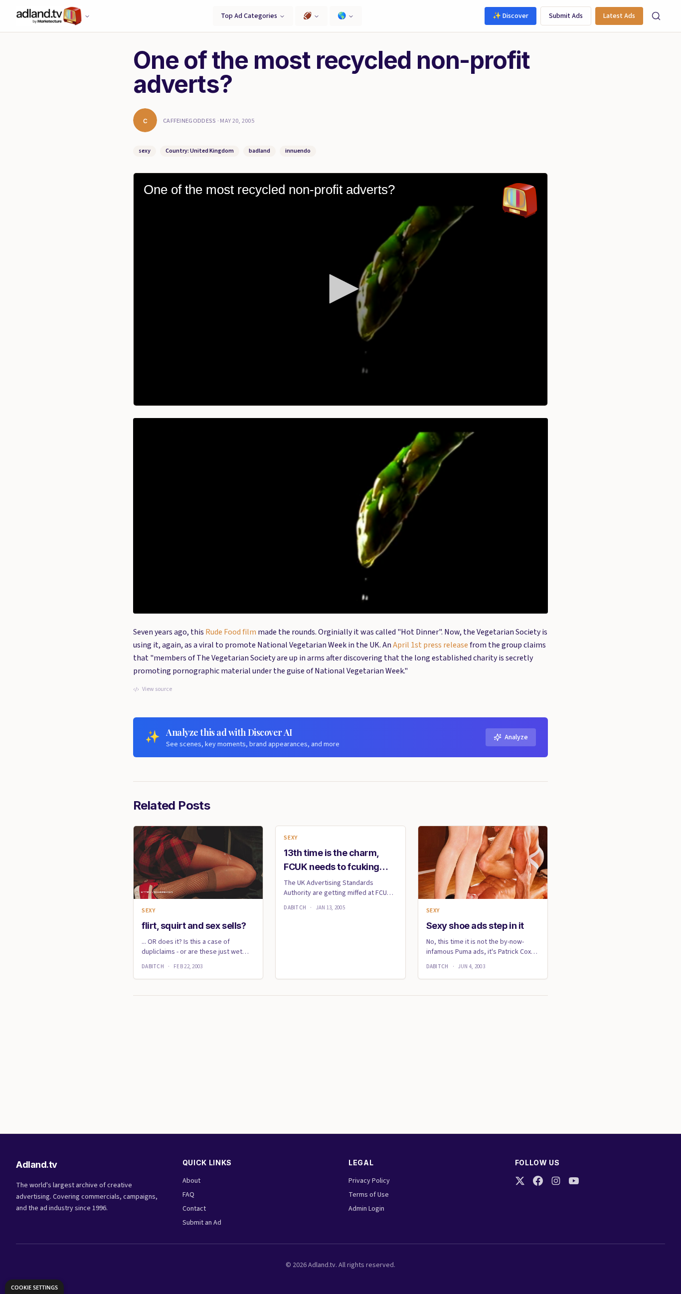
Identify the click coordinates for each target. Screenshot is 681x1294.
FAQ (188, 1195)
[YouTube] (574, 1181)
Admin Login (366, 1209)
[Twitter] (520, 1181)
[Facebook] (538, 1181)
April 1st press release (430, 645)
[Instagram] (556, 1181)
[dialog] (34, 1287)
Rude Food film (230, 632)
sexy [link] (148, 911)
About (191, 1181)
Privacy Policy (369, 1181)
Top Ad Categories (249, 16)
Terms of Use (368, 1195)
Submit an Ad (201, 1223)
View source (157, 689)
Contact (194, 1209)
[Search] (656, 16)
